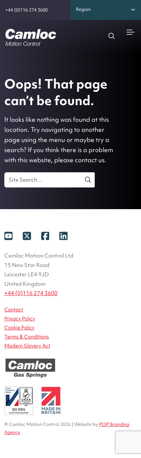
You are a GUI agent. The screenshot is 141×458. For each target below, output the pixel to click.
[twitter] (32, 235)
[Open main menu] (130, 31)
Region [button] (83, 9)
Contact (13, 309)
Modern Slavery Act (27, 345)
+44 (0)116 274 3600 (26, 10)
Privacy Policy (19, 318)
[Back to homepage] (30, 37)
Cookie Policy (19, 327)
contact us (89, 160)
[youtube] (13, 235)
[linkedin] (68, 235)
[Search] (111, 35)
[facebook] (50, 235)
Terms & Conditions (26, 336)
